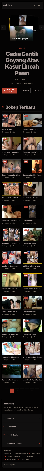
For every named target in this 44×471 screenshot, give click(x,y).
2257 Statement (28, 456)
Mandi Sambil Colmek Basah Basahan (31, 290)
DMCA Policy (35, 453)
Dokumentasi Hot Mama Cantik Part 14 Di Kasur (32, 176)
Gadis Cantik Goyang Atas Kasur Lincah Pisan (22, 63)
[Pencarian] (34, 5)
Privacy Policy (24, 459)
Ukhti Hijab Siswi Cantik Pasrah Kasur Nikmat (32, 381)
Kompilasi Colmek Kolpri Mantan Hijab (11, 244)
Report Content (12, 459)
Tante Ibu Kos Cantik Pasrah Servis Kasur (30, 130)
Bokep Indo (16, 84)
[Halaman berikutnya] (37, 391)
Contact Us (8, 453)
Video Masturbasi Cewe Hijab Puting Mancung (32, 358)
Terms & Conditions (13, 456)
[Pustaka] (39, 5)
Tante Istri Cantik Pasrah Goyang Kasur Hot (32, 153)
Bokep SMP (28, 84)
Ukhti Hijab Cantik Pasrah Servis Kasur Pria (32, 335)
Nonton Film (10, 90)
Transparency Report (21, 453)
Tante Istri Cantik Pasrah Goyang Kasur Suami (11, 222)
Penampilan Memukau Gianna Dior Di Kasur (10, 335)
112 (32, 390)
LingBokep (9, 404)
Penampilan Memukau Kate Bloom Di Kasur (10, 358)
